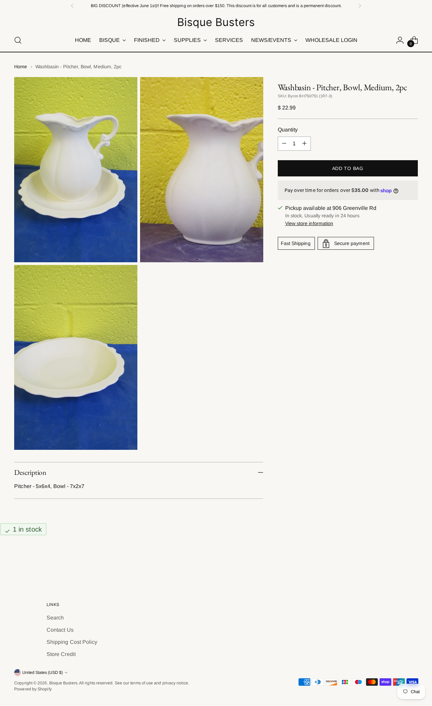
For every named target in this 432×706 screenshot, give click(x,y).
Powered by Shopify (32, 689)
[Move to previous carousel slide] (396, 563)
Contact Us (60, 630)
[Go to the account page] (400, 40)
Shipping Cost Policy (72, 642)
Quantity (288, 129)
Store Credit (61, 654)
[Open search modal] (18, 40)
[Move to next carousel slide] (412, 563)
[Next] (359, 5)
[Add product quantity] (304, 143)
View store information (309, 223)
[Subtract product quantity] (284, 143)
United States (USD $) (42, 672)
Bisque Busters (63, 683)
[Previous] (72, 5)
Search (55, 617)
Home (20, 66)
